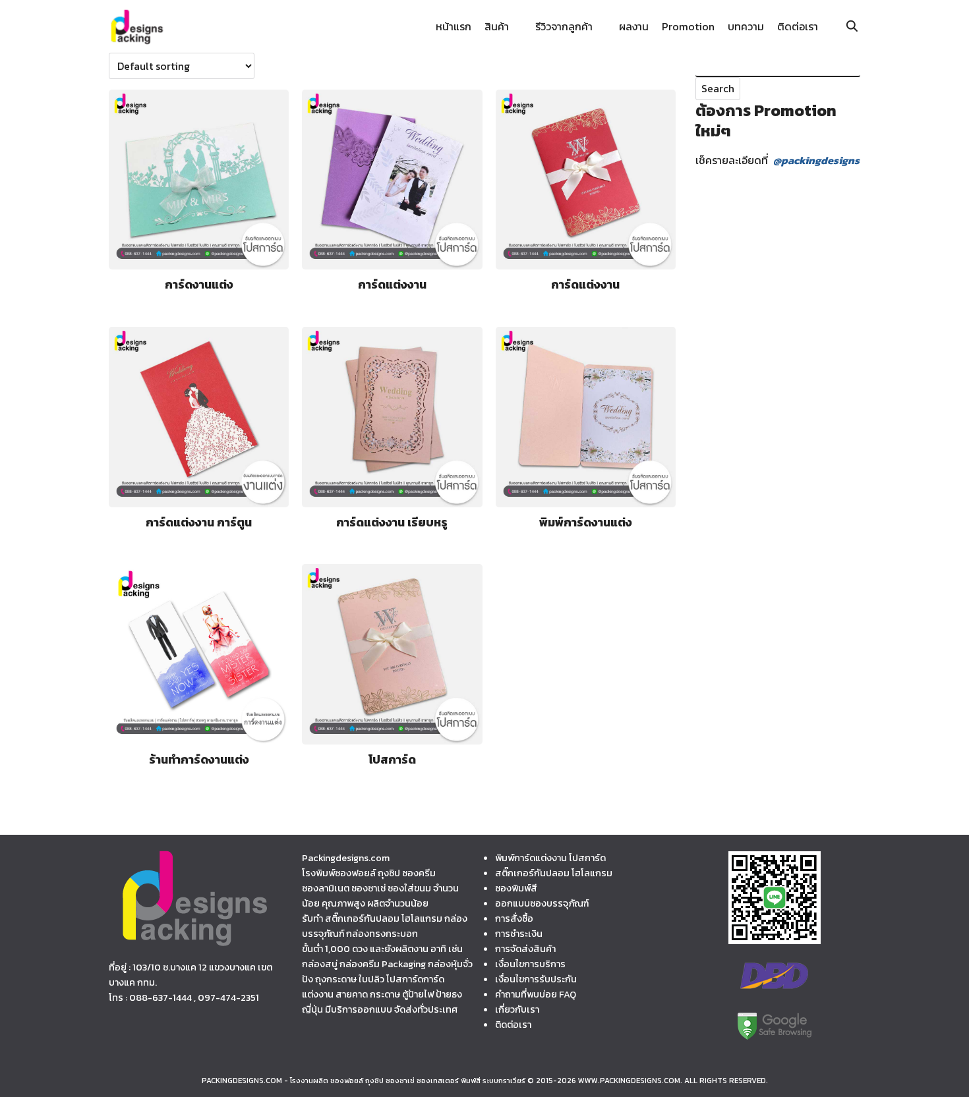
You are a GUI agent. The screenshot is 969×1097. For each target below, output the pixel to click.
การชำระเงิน (519, 933)
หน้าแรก (453, 26)
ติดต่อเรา (797, 26)
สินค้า (496, 26)
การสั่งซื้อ (514, 918)
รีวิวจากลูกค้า (564, 26)
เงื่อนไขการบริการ (530, 964)
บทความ (746, 26)
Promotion (688, 26)
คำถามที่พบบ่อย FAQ (535, 994)
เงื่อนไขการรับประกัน (536, 979)
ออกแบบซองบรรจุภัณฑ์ (542, 903)
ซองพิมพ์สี (516, 888)
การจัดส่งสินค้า (525, 949)
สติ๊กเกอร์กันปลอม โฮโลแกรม (553, 873)
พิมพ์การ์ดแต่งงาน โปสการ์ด (550, 858)
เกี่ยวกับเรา (517, 1009)
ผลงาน (634, 26)
